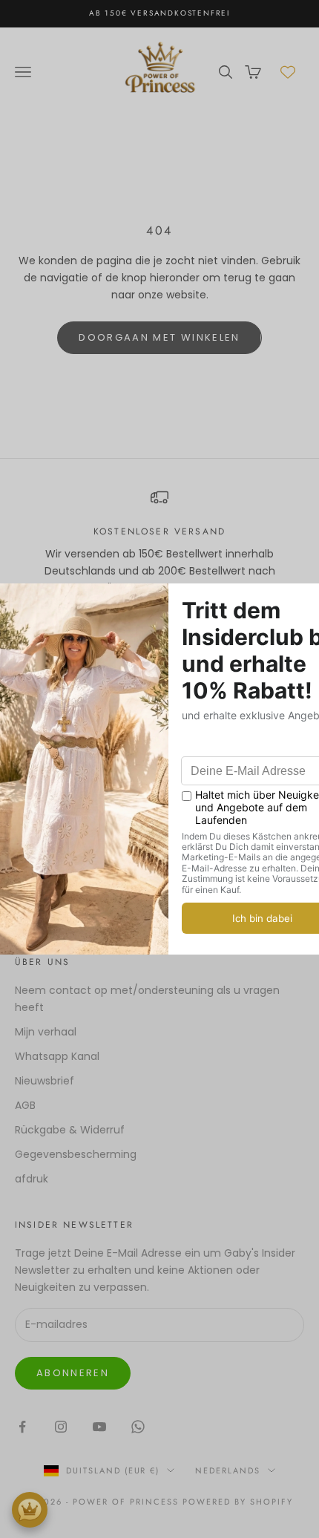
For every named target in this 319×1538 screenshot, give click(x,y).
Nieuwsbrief (44, 1080)
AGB (25, 1105)
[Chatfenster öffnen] (29, 1510)
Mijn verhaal (45, 1031)
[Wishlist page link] (287, 72)
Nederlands (227, 1470)
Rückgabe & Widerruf (70, 1129)
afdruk (31, 1178)
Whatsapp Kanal (57, 1056)
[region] (159, 542)
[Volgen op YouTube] (99, 1426)
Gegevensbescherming (76, 1154)
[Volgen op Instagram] (60, 1426)
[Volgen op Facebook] (22, 1426)
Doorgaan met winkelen (159, 337)
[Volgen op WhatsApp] (138, 1426)
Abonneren (72, 1373)
